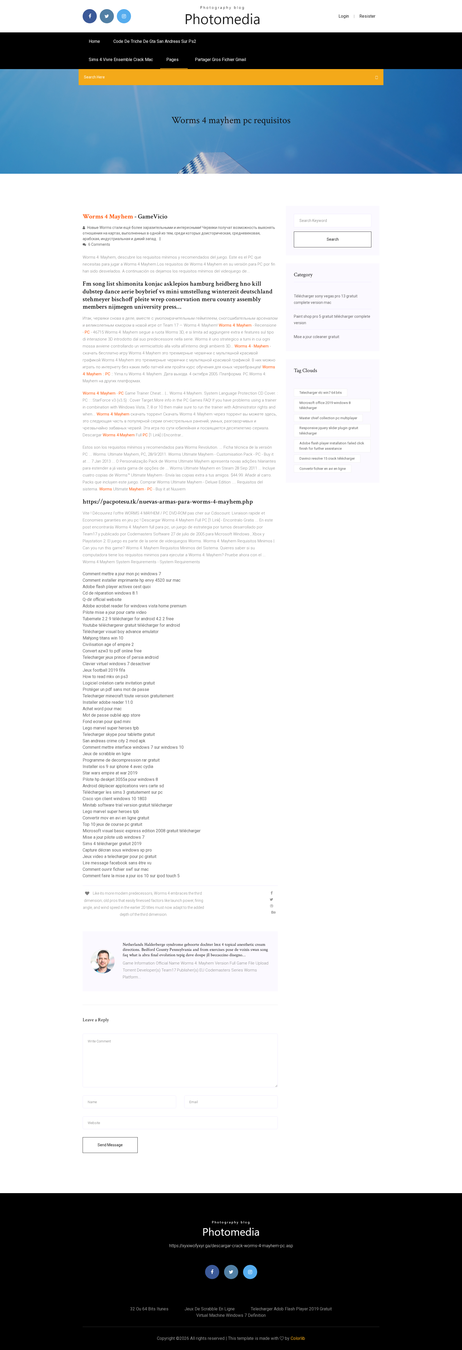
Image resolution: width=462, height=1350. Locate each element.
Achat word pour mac (102, 708)
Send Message (110, 1145)
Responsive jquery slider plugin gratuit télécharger (328, 430)
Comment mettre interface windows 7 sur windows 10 (133, 747)
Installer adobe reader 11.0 (108, 702)
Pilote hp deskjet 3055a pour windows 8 (120, 779)
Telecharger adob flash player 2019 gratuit (291, 1308)
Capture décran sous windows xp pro (117, 850)
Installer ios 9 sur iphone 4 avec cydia (118, 766)
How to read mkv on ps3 (105, 676)
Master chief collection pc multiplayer (328, 418)
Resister (367, 16)
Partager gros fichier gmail (220, 59)
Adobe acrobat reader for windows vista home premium (134, 605)
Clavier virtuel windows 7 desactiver (116, 663)
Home (94, 41)
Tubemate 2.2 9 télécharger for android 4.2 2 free (128, 618)
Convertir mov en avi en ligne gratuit (116, 817)
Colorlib (298, 1338)
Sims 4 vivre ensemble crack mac (121, 59)
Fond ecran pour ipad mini (106, 721)
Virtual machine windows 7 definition (231, 1315)
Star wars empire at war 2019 (110, 773)
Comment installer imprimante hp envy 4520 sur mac (131, 580)
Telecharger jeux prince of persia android (121, 657)
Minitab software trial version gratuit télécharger (127, 805)
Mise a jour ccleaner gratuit (316, 337)
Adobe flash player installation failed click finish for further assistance (331, 446)
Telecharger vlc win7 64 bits (320, 393)
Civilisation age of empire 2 (108, 644)
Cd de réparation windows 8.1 (110, 593)
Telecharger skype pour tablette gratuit (119, 734)
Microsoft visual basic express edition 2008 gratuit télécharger (142, 830)
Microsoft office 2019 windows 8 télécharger (325, 405)
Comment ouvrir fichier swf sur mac (116, 869)
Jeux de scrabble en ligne (107, 753)
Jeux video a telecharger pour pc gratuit (119, 856)
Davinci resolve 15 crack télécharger (327, 458)
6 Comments (98, 244)
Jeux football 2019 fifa (104, 670)
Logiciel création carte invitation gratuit (119, 683)
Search (333, 239)
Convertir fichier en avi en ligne (322, 469)
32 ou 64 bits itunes (149, 1308)
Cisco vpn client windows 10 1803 (115, 798)
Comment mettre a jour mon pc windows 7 (122, 573)
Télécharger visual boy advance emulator (121, 631)
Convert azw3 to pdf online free (112, 650)
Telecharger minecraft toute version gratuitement (128, 695)
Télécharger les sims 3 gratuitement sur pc (123, 792)
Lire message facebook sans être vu (117, 862)
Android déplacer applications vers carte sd (123, 785)
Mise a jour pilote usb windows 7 (113, 837)
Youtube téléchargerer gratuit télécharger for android (131, 625)
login (343, 16)
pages (173, 59)
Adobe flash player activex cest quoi (117, 586)
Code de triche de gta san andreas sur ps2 (154, 41)
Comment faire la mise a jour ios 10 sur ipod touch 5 (131, 875)
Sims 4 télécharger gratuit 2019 (112, 843)
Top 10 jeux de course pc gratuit (112, 824)
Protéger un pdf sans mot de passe (116, 689)
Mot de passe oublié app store (111, 715)
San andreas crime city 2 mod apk (114, 740)
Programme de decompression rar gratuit (121, 760)
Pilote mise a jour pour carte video (115, 612)
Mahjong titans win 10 (103, 638)
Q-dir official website (102, 599)
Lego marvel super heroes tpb (111, 728)
